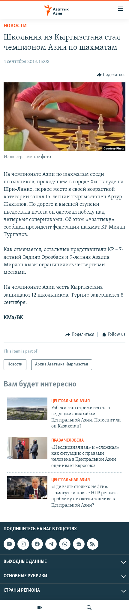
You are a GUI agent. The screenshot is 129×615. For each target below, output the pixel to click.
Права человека (67, 440)
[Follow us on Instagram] (23, 544)
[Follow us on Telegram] (51, 544)
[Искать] (89, 607)
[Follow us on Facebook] (37, 544)
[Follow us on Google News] (78, 544)
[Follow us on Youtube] (9, 544)
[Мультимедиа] (40, 607)
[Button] (111, 75)
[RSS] (92, 544)
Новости (15, 26)
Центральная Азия (70, 401)
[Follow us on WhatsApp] (64, 544)
